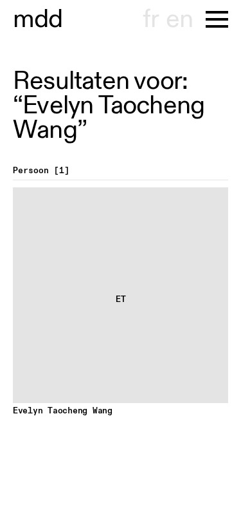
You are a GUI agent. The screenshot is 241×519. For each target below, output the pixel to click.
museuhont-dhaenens (38, 19)
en (179, 19)
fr (151, 19)
